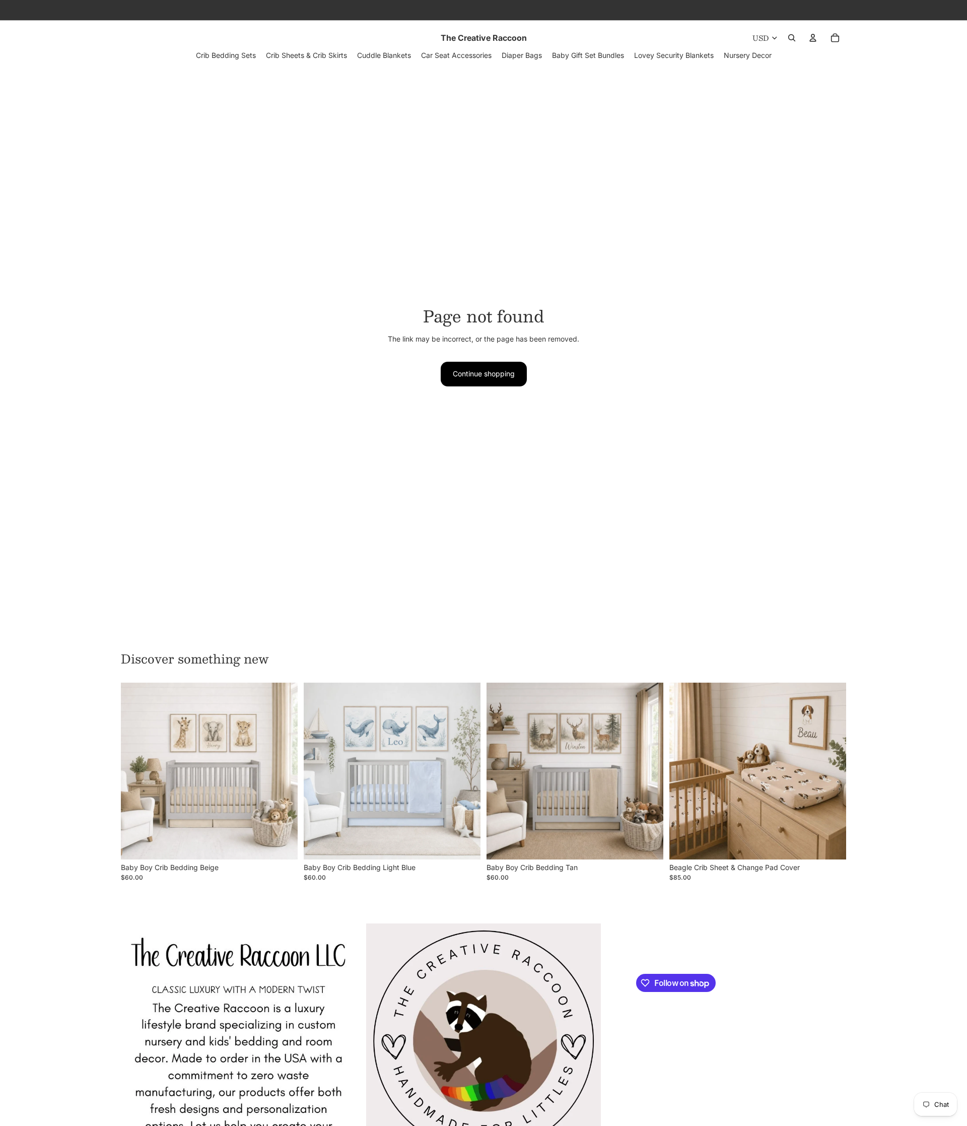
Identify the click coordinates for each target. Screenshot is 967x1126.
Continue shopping (484, 373)
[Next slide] (282, 771)
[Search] (792, 38)
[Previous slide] (136, 771)
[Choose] (282, 844)
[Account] (813, 38)
